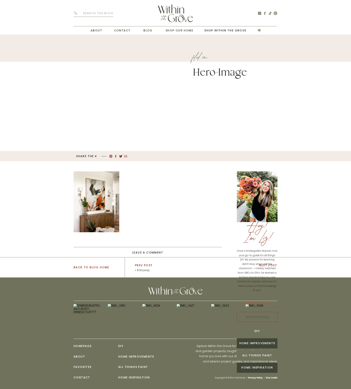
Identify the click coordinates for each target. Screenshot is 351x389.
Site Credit (271, 377)
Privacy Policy (255, 377)
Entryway (143, 270)
